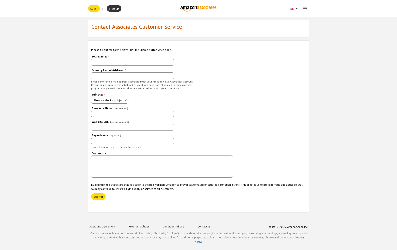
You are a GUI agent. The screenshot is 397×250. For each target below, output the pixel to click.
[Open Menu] (304, 8)
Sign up (114, 8)
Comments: (100, 153)
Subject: (98, 94)
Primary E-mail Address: (109, 70)
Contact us (203, 226)
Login (93, 8)
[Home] (199, 8)
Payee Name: (106, 135)
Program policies (139, 226)
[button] (294, 8)
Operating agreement (102, 226)
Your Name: (100, 56)
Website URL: (110, 121)
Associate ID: (110, 108)
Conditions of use (173, 226)
